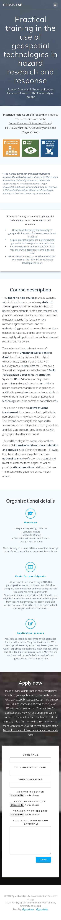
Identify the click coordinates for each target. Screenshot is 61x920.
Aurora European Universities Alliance (30, 123)
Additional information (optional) (30, 822)
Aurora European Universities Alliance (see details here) (30, 732)
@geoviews (28, 909)
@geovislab (42, 909)
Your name (30, 755)
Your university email (30, 767)
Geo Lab (12, 5)
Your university (30, 779)
